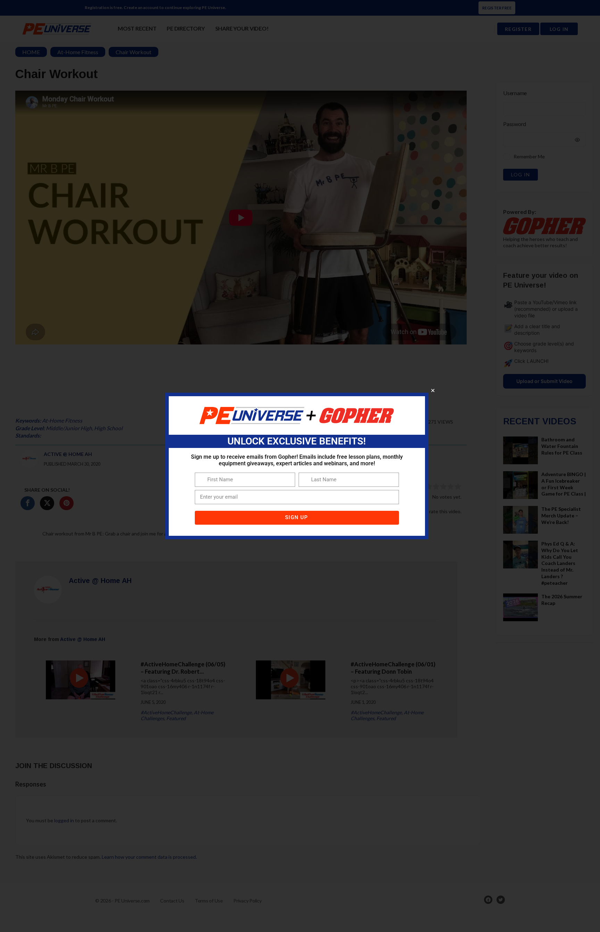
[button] (433, 390)
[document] (300, 466)
